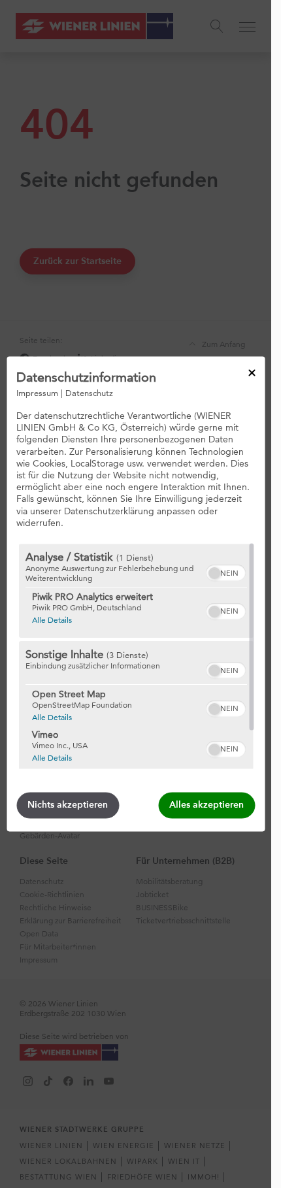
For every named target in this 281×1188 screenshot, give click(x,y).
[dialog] (136, 593)
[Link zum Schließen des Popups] (251, 372)
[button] (214, 574)
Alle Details (51, 620)
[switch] (225, 572)
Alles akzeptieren (206, 805)
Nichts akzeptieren (67, 805)
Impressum (37, 393)
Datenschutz (89, 393)
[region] (135, 656)
